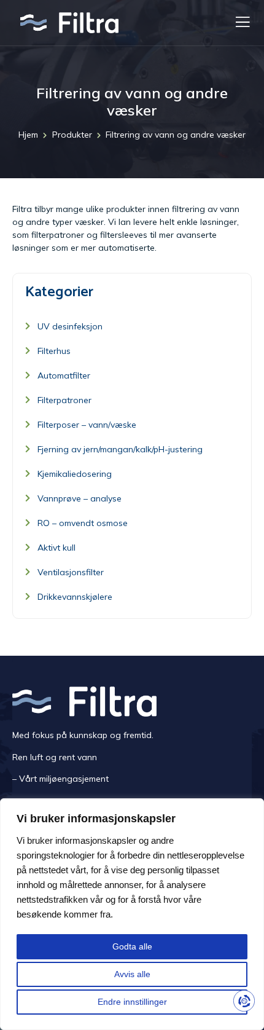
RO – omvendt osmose (82, 523)
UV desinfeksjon (70, 326)
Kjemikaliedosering (74, 473)
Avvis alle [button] (132, 974)
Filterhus (54, 350)
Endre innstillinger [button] (132, 1002)
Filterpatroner (64, 400)
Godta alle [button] (132, 946)
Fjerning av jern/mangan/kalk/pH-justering (120, 449)
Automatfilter (63, 375)
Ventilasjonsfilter (70, 572)
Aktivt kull (56, 547)
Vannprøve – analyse (79, 498)
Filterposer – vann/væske (86, 424)
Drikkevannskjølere (74, 596)
